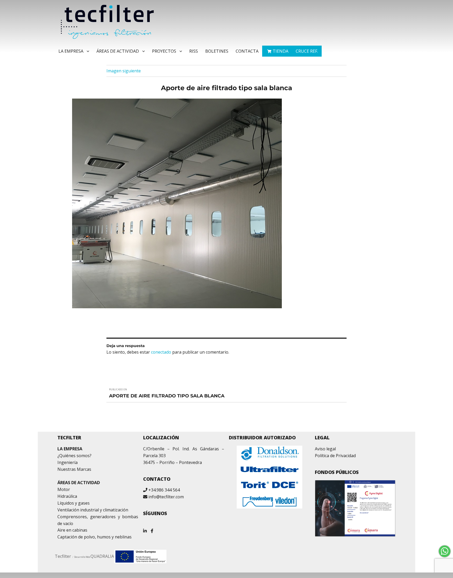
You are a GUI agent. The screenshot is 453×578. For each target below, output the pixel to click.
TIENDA (280, 51)
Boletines (216, 51)
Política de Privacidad (335, 455)
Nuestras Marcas (74, 469)
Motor (63, 489)
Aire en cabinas (72, 530)
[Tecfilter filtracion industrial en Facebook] (152, 528)
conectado (161, 352)
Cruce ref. (307, 51)
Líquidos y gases (73, 503)
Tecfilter (63, 556)
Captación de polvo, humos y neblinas (94, 537)
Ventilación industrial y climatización (92, 510)
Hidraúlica (67, 496)
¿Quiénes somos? (74, 455)
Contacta (247, 51)
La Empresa (70, 51)
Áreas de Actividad (117, 51)
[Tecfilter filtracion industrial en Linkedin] (145, 528)
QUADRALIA (102, 556)
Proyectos (164, 51)
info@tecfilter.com (166, 497)
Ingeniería (67, 462)
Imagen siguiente (123, 71)
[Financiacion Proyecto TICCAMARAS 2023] (140, 556)
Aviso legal (325, 449)
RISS (193, 51)
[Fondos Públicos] (355, 508)
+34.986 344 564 (164, 490)
